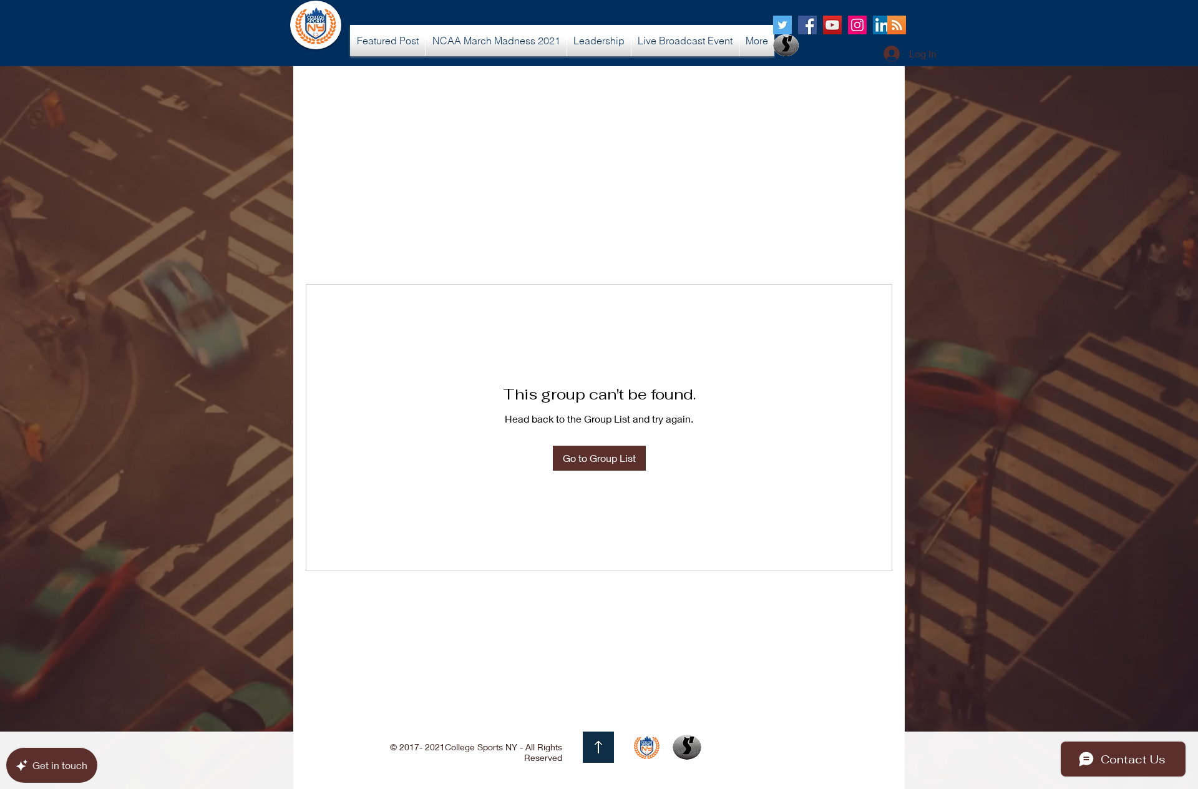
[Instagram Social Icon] (857, 25)
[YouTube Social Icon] (832, 25)
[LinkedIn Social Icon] (882, 25)
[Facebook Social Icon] (807, 25)
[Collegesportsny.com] (782, 25)
